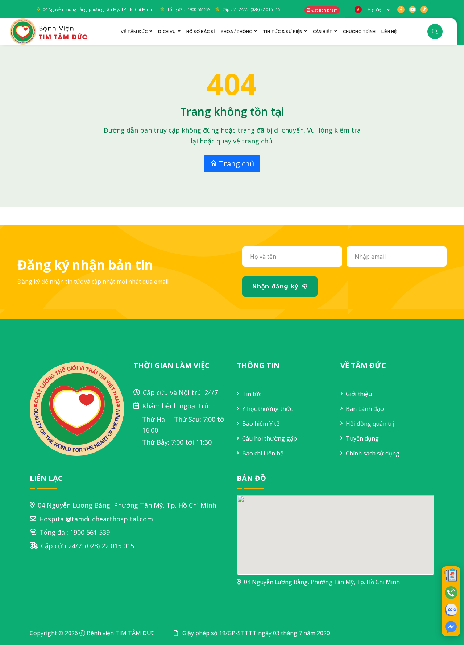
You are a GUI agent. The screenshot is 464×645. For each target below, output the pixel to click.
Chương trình (359, 31)
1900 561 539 (90, 532)
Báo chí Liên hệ (262, 453)
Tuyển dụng (362, 438)
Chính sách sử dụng (372, 453)
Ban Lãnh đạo (365, 409)
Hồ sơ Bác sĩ (200, 31)
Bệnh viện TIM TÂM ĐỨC (121, 633)
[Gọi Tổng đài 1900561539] (451, 592)
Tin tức (251, 394)
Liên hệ (389, 31)
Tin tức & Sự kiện (282, 31)
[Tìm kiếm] (435, 31)
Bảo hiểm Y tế (260, 424)
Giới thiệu (359, 394)
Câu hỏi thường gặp (269, 438)
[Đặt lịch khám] (451, 575)
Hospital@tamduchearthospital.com (96, 519)
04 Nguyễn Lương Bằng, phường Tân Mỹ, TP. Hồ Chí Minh (97, 9)
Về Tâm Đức (134, 31)
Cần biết (322, 31)
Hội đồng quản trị (370, 424)
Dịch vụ (167, 31)
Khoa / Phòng (236, 31)
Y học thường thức (267, 409)
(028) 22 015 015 (109, 545)
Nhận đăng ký (275, 286)
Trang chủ (235, 163)
